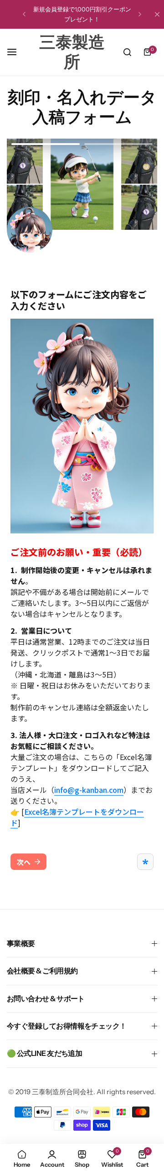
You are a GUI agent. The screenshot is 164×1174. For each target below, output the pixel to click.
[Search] (127, 52)
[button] (24, 14)
